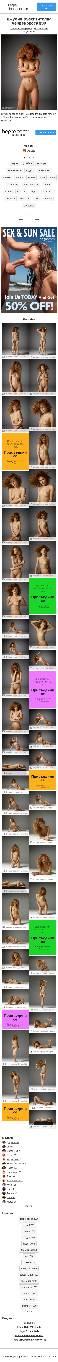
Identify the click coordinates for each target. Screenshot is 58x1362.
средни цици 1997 (29, 1274)
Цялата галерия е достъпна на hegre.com (29, 29)
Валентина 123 (15, 1180)
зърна (15, 163)
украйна (27, 163)
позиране (13, 184)
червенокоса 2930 (29, 1218)
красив (8, 191)
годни (34, 191)
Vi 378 (10, 1146)
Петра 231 (12, 1155)
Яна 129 (11, 1176)
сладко (7, 177)
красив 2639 (29, 1231)
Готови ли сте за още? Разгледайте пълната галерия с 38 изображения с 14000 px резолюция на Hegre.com (28, 117)
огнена (48, 198)
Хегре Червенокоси (18, 6)
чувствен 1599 (29, 1305)
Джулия (31, 150)
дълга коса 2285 (29, 1249)
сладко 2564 (29, 1237)
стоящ (47, 184)
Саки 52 (11, 1197)
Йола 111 (12, 1189)
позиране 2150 (29, 1268)
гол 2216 (29, 1256)
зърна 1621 (29, 1299)
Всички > (29, 1205)
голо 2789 (29, 1225)
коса (52, 177)
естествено (44, 170)
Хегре (29, 1335)
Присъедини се (46, 6)
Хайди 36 (11, 1201)
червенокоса (14, 170)
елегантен (48, 191)
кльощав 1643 (29, 1293)
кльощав (41, 163)
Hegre (29, 1327)
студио (29, 170)
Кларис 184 (13, 1159)
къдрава (21, 191)
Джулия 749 (13, 1142)
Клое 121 (11, 1184)
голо (42, 177)
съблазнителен (31, 184)
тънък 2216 (29, 1262)
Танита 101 (12, 1193)
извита (19, 177)
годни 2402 (29, 1243)
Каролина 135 (14, 1172)
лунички (10, 198)
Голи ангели (29, 1322)
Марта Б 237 (13, 1150)
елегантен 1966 (29, 1280)
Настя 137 (12, 1167)
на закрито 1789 (29, 1287)
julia (37, 198)
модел (31, 177)
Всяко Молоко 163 (16, 1163)
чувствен (25, 198)
